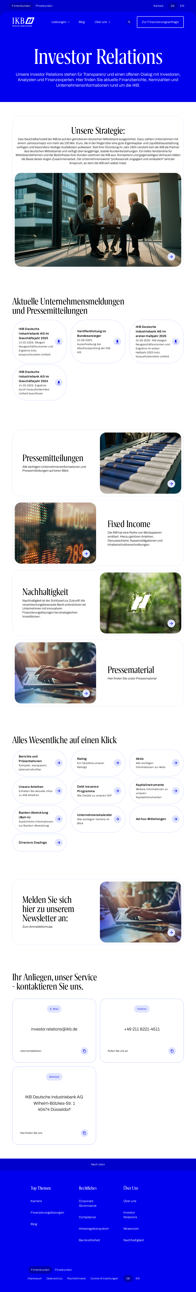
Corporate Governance (88, 1203)
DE (173, 5)
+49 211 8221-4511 (142, 1029)
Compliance (87, 1217)
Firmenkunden (21, 5)
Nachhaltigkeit (133, 1240)
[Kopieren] (84, 1051)
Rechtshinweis (76, 1278)
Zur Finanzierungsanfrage (160, 22)
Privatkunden (44, 5)
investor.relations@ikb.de (54, 1029)
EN (182, 5)
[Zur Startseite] (23, 22)
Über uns (101, 22)
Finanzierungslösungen (47, 1212)
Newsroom (131, 1228)
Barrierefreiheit (89, 1240)
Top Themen (41, 1188)
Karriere (158, 5)
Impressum (35, 1278)
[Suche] (129, 22)
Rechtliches (88, 1188)
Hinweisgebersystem (94, 1228)
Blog (82, 22)
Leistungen (58, 22)
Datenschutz (55, 1278)
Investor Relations (130, 1215)
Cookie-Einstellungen (104, 1278)
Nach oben (98, 1164)
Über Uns (130, 1188)
